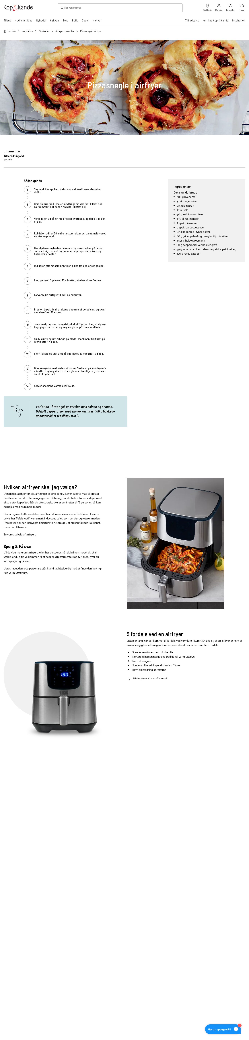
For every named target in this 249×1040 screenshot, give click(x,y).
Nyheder (41, 20)
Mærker (96, 20)
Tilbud (7, 20)
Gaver (85, 20)
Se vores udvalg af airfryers (20, 534)
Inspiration (238, 20)
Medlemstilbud (23, 20)
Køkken (54, 20)
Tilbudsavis (192, 20)
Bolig (75, 20)
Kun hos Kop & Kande (216, 20)
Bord (66, 20)
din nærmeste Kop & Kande (71, 557)
